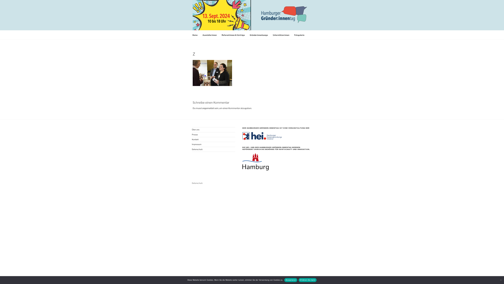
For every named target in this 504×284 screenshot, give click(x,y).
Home (195, 35)
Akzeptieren (291, 280)
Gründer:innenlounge (259, 35)
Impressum (196, 144)
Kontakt (195, 139)
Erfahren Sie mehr (307, 280)
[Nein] (500, 280)
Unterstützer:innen (281, 35)
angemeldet (208, 108)
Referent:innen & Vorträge (233, 35)
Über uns (195, 129)
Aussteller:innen (210, 35)
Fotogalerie (299, 35)
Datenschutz (197, 149)
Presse (195, 134)
